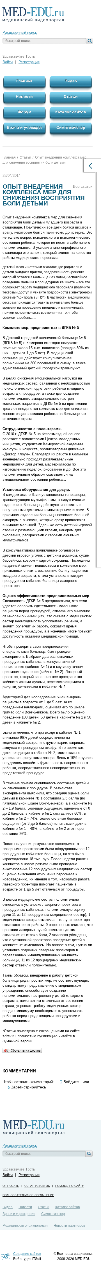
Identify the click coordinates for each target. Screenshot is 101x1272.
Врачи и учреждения (19, 1214)
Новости (25, 1207)
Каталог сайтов (67, 1207)
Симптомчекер (53, 1214)
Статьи (25, 157)
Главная (9, 157)
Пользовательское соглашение (28, 1195)
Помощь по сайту (69, 1185)
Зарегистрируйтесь (28, 1087)
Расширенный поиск (20, 32)
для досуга (59, 489)
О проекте (11, 1185)
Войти (8, 62)
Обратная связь (37, 1185)
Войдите (71, 1081)
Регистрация (29, 62)
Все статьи (83, 186)
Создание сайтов (27, 1254)
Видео (8, 1207)
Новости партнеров (69, 1226)
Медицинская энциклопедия (25, 1226)
